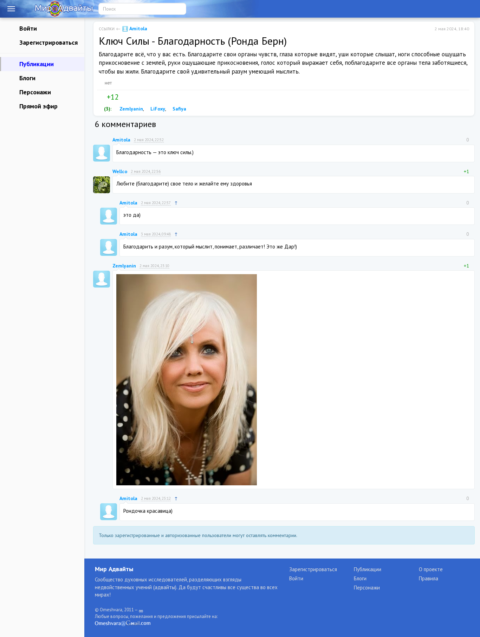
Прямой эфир (38, 106)
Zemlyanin (130, 109)
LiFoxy (157, 109)
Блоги (26, 78)
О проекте (431, 569)
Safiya (178, 109)
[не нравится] (124, 97)
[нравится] (101, 97)
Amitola (137, 28)
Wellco (119, 171)
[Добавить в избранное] (138, 97)
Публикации (36, 64)
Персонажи (34, 92)
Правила (428, 578)
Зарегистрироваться (48, 42)
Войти (27, 28)
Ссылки (107, 28)
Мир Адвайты (114, 569)
